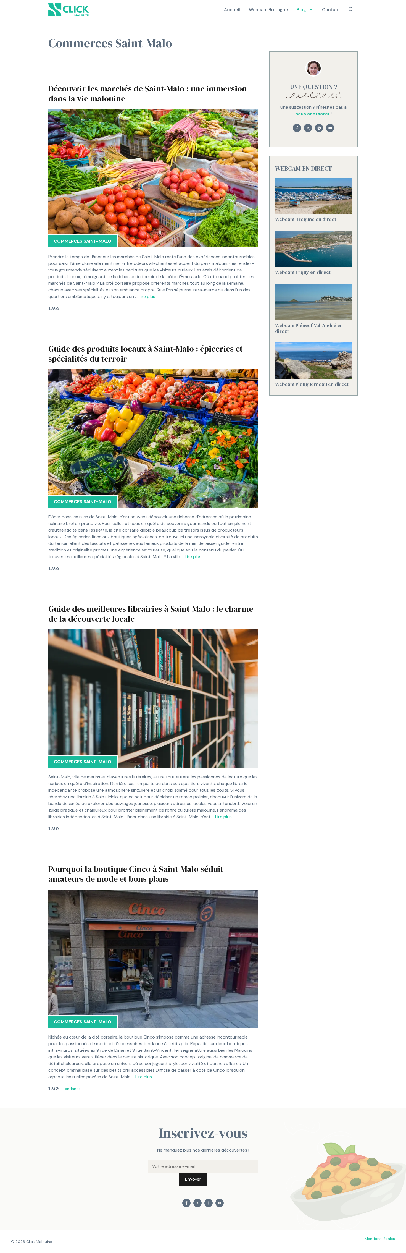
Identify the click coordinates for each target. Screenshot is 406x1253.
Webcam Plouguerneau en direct (312, 384)
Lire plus (147, 296)
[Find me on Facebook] (297, 128)
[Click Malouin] (70, 9)
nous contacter (312, 114)
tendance (72, 1088)
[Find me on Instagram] (319, 128)
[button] (351, 9)
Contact (331, 9)
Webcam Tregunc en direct (305, 219)
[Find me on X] (308, 128)
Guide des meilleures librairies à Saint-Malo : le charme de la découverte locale (150, 613)
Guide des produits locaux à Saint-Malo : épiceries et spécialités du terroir (145, 353)
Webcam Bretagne (268, 9)
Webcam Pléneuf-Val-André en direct (309, 328)
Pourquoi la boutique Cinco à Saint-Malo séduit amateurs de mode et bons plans (135, 874)
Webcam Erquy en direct (303, 272)
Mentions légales (380, 1238)
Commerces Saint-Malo (82, 241)
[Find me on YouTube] (330, 128)
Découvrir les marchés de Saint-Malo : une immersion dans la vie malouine (147, 93)
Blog (301, 9)
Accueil (232, 9)
